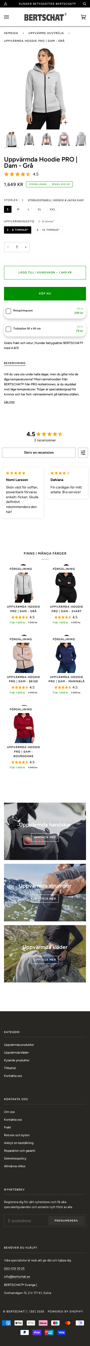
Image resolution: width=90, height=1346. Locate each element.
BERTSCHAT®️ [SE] (21, 1311)
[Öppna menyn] (11, 17)
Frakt (7, 1127)
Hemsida (11, 33)
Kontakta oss (13, 1076)
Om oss (9, 1112)
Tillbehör (10, 1068)
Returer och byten (17, 1135)
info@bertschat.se (17, 1276)
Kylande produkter (17, 1060)
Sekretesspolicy (15, 1158)
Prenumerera (66, 1220)
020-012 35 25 (14, 1268)
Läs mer (9, 402)
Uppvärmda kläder (16, 1052)
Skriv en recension (39, 452)
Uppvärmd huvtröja (46, 33)
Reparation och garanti (19, 1150)
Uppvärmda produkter (19, 1045)
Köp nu (45, 293)
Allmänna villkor (15, 1166)
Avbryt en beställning (19, 1143)
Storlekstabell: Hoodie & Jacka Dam (56, 200)
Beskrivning (15, 363)
